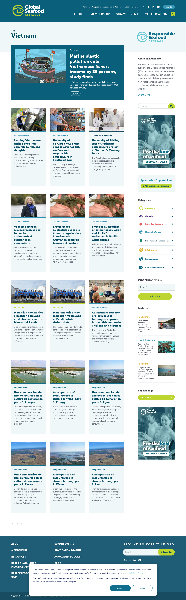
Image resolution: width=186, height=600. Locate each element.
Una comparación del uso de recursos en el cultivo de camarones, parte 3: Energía (28, 397)
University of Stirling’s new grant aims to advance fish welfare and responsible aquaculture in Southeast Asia (66, 150)
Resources (18, 556)
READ (75, 93)
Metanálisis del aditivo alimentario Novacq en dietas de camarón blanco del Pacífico (28, 317)
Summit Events (64, 543)
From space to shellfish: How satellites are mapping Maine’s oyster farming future (145, 326)
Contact (135, 7)
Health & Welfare (146, 340)
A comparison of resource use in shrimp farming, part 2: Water (67, 479)
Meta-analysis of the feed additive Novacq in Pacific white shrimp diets (67, 317)
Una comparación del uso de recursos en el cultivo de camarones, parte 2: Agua (106, 397)
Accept (120, 588)
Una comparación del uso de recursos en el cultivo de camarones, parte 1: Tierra (28, 479)
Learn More (144, 95)
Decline (142, 588)
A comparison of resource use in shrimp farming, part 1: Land (106, 479)
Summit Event (127, 14)
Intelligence (144, 317)
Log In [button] (169, 6)
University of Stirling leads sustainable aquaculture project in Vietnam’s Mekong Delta (106, 147)
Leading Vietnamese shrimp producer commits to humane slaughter (27, 145)
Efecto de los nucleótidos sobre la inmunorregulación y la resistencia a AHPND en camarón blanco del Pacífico (67, 235)
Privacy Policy (137, 573)
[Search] (171, 106)
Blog (127, 7)
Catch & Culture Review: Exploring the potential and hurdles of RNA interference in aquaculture (145, 349)
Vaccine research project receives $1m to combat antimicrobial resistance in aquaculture (27, 235)
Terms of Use (65, 596)
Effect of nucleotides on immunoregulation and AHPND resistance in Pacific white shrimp (106, 233)
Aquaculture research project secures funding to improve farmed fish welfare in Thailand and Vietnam (106, 319)
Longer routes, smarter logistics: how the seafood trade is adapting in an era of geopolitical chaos (146, 373)
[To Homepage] (28, 10)
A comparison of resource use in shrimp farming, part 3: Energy (67, 397)
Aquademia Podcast (112, 7)
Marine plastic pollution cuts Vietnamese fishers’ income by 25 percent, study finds (93, 66)
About (79, 14)
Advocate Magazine (92, 7)
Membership (100, 14)
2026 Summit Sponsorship (156, 185)
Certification (156, 14)
